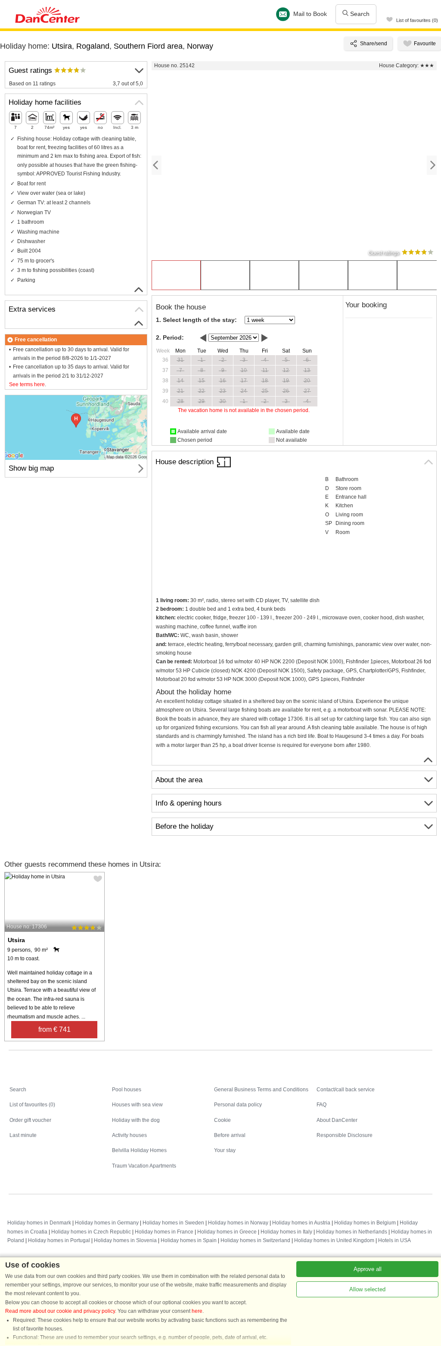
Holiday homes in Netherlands (351, 1232)
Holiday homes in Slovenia (125, 1240)
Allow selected (367, 1289)
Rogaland (92, 46)
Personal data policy (238, 1105)
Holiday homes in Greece (227, 1232)
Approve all (368, 1269)
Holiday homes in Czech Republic (91, 1232)
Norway (200, 46)
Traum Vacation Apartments (144, 1166)
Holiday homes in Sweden (173, 1223)
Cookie (222, 1120)
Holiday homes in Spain (189, 1240)
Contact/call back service (346, 1090)
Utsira (62, 46)
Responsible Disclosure (345, 1135)
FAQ (321, 1105)
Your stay (225, 1150)
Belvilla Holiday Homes (139, 1150)
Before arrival (229, 1135)
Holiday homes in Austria (301, 1223)
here (197, 1311)
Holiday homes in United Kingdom (334, 1240)
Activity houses (129, 1135)
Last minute (23, 1135)
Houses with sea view (137, 1105)
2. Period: (170, 337)
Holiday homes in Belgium (365, 1223)
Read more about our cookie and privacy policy (60, 1311)
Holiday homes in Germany (107, 1223)
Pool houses (126, 1090)
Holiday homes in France (164, 1232)
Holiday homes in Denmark (39, 1223)
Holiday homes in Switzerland (255, 1240)
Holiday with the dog (136, 1120)
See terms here (27, 384)
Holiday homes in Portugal (59, 1240)
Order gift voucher (30, 1120)
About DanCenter (337, 1120)
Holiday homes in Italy (286, 1232)
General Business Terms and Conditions (261, 1090)
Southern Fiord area (148, 46)
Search (359, 13)
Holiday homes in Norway (238, 1223)
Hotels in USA (394, 1240)
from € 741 (54, 1029)
